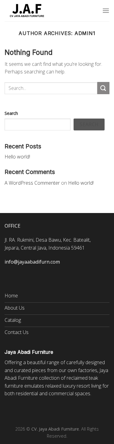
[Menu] (105, 10)
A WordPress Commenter (32, 182)
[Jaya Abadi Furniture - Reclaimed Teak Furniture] (27, 10)
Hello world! (17, 156)
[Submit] (103, 88)
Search (11, 113)
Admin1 (84, 33)
